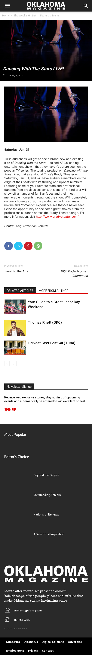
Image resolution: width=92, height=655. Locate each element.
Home (6, 15)
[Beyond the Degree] (16, 475)
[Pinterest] (28, 246)
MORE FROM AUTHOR (53, 290)
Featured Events (49, 15)
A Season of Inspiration (49, 534)
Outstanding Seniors (47, 495)
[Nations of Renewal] (16, 514)
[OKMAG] (46, 573)
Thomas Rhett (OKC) (45, 322)
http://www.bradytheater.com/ (57, 216)
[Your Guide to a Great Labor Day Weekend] (15, 307)
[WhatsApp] (38, 246)
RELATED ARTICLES (20, 290)
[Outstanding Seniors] (16, 495)
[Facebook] (8, 246)
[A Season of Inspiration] (16, 534)
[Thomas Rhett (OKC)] (15, 328)
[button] (7, 6)
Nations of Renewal (46, 514)
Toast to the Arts (16, 271)
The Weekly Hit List (25, 15)
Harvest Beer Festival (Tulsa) (51, 343)
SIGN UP (10, 409)
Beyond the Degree (46, 475)
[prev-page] (7, 363)
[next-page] (13, 363)
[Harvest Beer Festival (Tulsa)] (15, 348)
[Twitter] (18, 246)
